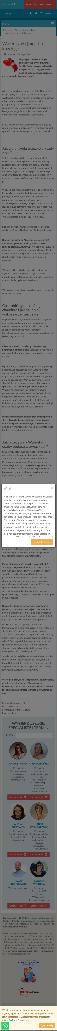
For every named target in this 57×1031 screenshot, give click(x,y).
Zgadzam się (46, 1025)
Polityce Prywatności (19, 1020)
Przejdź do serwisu (42, 541)
